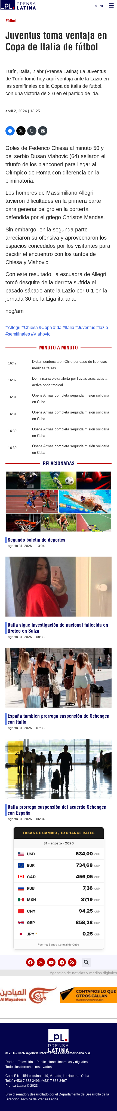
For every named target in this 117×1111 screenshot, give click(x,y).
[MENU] (111, 5)
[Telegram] (62, 962)
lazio (103, 327)
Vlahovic (41, 334)
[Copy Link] (31, 130)
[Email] (42, 130)
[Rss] (72, 962)
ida (58, 327)
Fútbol (10, 20)
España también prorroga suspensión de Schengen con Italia (58, 719)
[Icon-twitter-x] (41, 962)
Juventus (86, 327)
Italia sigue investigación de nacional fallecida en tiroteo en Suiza (58, 628)
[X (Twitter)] (21, 130)
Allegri (14, 327)
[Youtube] (51, 962)
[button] (86, 962)
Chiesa (31, 327)
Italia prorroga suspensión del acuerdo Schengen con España (57, 810)
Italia (69, 327)
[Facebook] (10, 130)
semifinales (19, 334)
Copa (46, 327)
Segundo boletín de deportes (36, 540)
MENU (99, 6)
